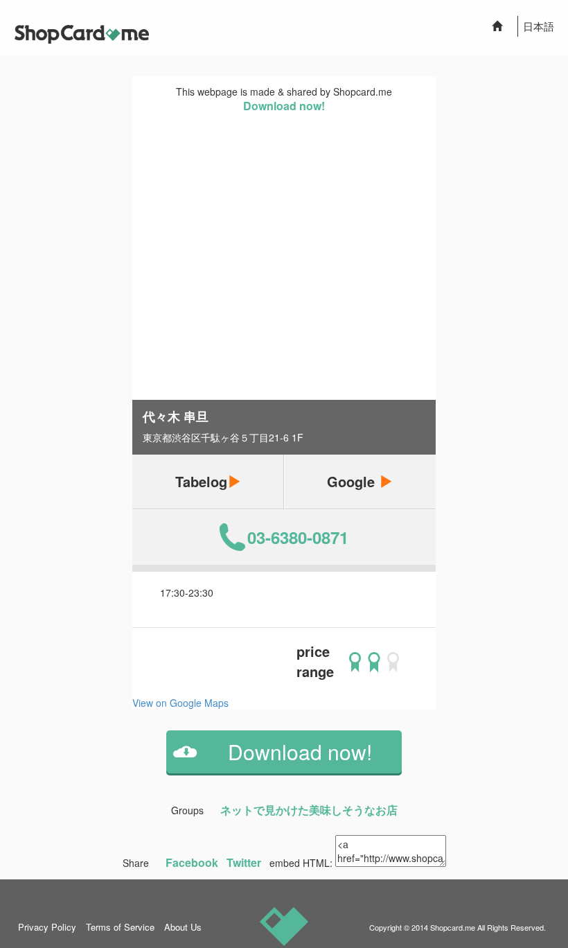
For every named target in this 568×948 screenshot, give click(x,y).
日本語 (538, 26)
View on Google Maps (180, 703)
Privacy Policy (47, 926)
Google (353, 481)
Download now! (284, 106)
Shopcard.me (452, 927)
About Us (183, 926)
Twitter (244, 862)
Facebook (192, 862)
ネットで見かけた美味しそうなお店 (309, 810)
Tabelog (201, 481)
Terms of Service (120, 926)
